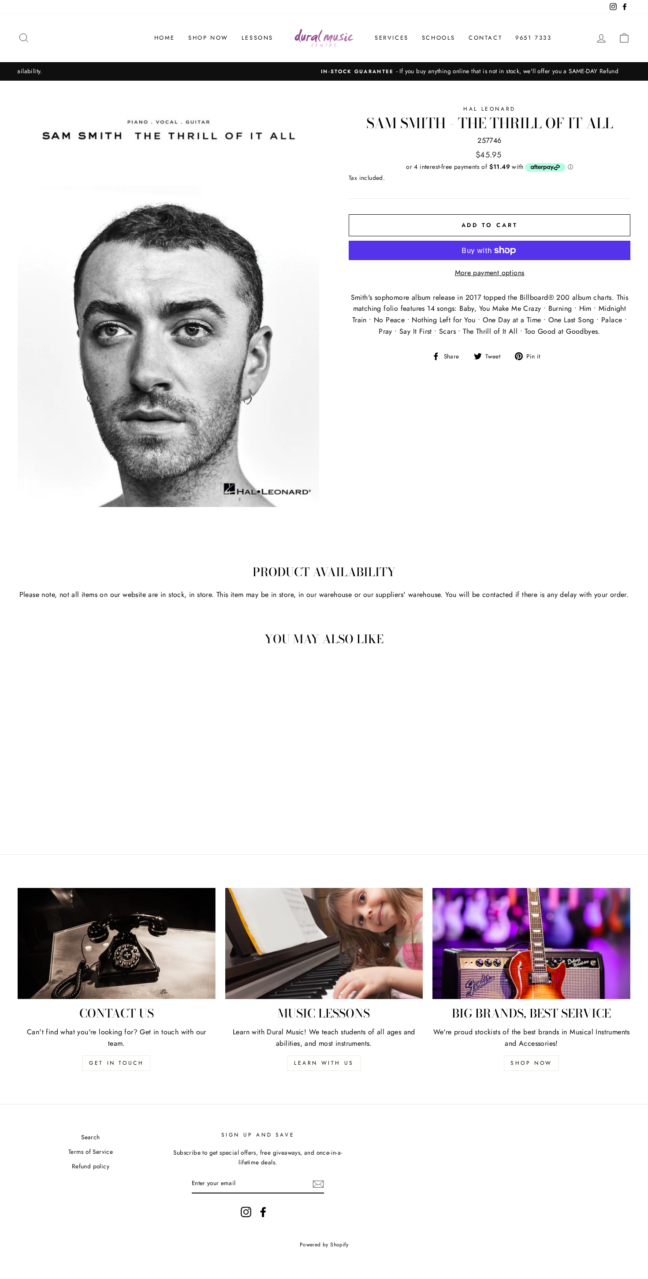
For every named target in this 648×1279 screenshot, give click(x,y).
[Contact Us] (117, 943)
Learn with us (324, 1063)
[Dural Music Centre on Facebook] (263, 1212)
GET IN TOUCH (116, 1063)
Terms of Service (90, 1151)
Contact (485, 38)
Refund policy (90, 1166)
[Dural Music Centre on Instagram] (246, 1212)
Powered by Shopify (324, 1245)
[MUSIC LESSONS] (324, 943)
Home (164, 38)
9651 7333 (533, 38)
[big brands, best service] (531, 943)
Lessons (257, 38)
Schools (438, 38)
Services (392, 38)
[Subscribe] (318, 1184)
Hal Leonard (489, 109)
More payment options (490, 273)
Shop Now (208, 38)
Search (90, 1137)
